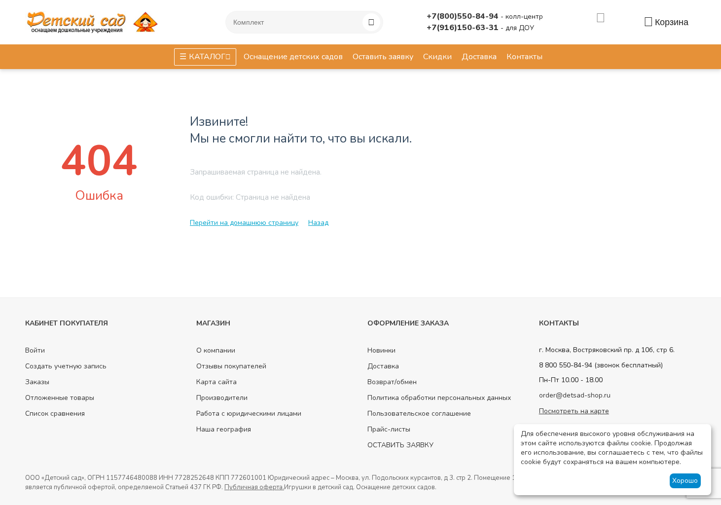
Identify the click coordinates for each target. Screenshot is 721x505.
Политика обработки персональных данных (439, 397)
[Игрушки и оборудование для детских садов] (94, 21)
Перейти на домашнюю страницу (244, 222)
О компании (215, 350)
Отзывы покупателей (231, 366)
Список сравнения (55, 413)
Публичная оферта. (254, 487)
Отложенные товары (59, 397)
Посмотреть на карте (574, 411)
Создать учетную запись (66, 366)
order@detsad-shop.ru (575, 395)
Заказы (37, 382)
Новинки (381, 350)
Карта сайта (216, 382)
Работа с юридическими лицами (248, 413)
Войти (35, 350)
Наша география (223, 429)
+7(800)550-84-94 (464, 16)
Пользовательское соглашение (419, 413)
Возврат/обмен (392, 382)
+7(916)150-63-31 (464, 27)
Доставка (383, 366)
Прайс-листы (388, 429)
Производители (222, 397)
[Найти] (371, 22)
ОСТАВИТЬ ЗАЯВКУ (400, 445)
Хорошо (685, 480)
